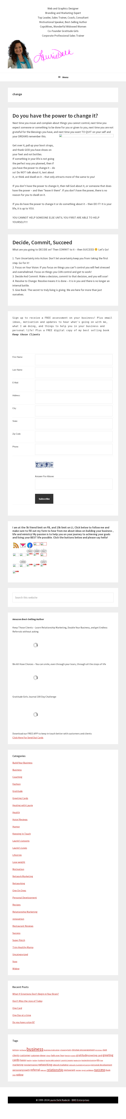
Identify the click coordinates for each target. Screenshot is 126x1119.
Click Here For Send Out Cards (27, 737)
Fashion (16, 784)
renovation (18, 918)
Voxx (14, 961)
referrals (43, 1070)
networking (45, 1064)
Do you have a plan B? (23, 1022)
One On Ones (19, 890)
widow (19, 1074)
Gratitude (17, 791)
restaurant (69, 1070)
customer (25, 1055)
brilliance (23, 1050)
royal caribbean (87, 1070)
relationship (55, 1070)
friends (67, 1055)
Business (17, 769)
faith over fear (57, 1055)
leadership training (88, 1060)
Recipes (16, 904)
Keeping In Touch (21, 833)
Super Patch (18, 940)
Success (16, 933)
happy (23, 1060)
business (35, 1049)
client (104, 1050)
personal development (101, 1064)
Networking (18, 883)
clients (15, 1055)
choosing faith (65, 1050)
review (78, 1070)
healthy (29, 1060)
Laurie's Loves (19, 847)
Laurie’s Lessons (67, 1060)
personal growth (21, 1070)
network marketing (60, 1065)
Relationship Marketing (24, 911)
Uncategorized (20, 954)
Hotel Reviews (20, 819)
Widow (15, 968)
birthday (15, 1050)
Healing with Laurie (22, 805)
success (99, 1070)
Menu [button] (65, 77)
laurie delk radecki (52, 1060)
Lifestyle (17, 854)
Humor (16, 826)
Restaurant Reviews (22, 925)
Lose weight (18, 862)
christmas (98, 1050)
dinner (43, 1055)
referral (35, 1070)
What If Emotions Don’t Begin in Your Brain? (35, 993)
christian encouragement (83, 1049)
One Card (17, 1008)
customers (35, 1055)
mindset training (31, 1065)
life (98, 1060)
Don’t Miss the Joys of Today (27, 1000)
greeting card (95, 1055)
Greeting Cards (20, 798)
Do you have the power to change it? (55, 115)
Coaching (17, 776)
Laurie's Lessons (21, 840)
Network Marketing (22, 876)
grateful (73, 1056)
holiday (34, 1060)
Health (16, 812)
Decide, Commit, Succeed (42, 242)
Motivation (18, 869)
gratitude (82, 1055)
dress (48, 1055)
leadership (77, 1060)
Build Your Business (22, 762)
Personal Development (24, 897)
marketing (18, 1064)
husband (41, 1060)
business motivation (52, 1050)
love (101, 1060)
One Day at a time (21, 1015)
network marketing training (80, 1065)
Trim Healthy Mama (22, 947)
